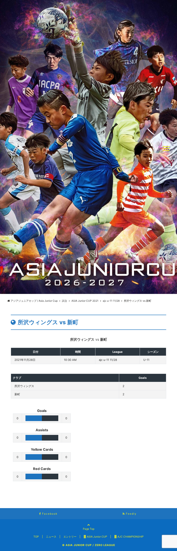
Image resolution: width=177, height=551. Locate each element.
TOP (36, 536)
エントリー (69, 536)
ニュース (51, 536)
